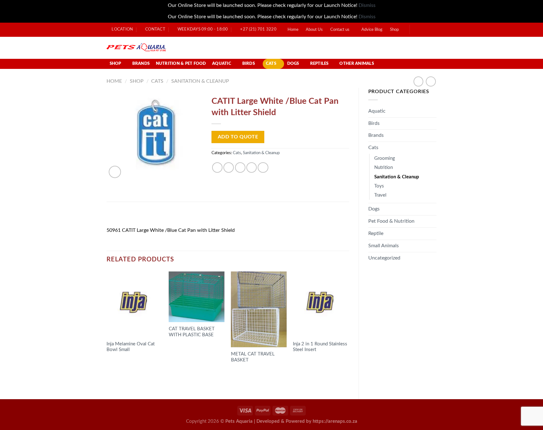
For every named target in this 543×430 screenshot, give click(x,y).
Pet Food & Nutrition (391, 221)
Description (124, 216)
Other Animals (356, 64)
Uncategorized (384, 257)
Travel (380, 195)
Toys (379, 186)
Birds (248, 64)
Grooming (384, 158)
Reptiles (319, 64)
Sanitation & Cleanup (200, 81)
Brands (141, 64)
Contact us (339, 30)
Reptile (375, 233)
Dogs (293, 64)
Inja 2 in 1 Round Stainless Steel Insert (320, 347)
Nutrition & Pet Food (181, 64)
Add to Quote (238, 136)
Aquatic (221, 64)
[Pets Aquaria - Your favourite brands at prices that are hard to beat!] (173, 48)
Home (293, 30)
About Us (314, 30)
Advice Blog (371, 30)
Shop (394, 30)
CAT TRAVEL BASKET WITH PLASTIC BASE (192, 332)
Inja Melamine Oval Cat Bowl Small (131, 347)
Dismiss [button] (367, 5)
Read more (123, 362)
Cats (271, 64)
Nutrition (383, 167)
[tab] (124, 216)
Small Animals (383, 245)
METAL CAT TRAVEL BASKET (253, 357)
